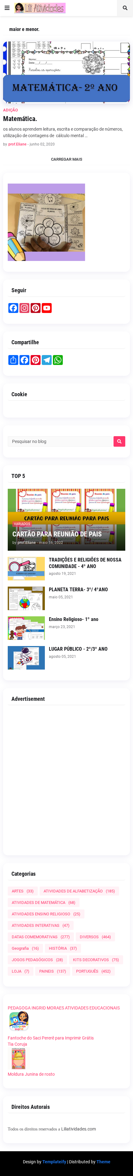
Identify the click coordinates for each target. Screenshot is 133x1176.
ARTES (23, 891)
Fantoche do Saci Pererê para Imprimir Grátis (51, 1037)
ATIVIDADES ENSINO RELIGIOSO (46, 914)
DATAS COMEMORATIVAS (41, 937)
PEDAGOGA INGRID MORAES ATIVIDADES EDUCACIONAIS (64, 1007)
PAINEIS (52, 971)
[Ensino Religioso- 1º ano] (26, 628)
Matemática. (20, 119)
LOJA (20, 971)
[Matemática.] (66, 72)
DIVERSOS (95, 937)
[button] (7, 8)
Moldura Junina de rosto (31, 1074)
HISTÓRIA (63, 948)
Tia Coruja (17, 1044)
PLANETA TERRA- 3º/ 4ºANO (78, 589)
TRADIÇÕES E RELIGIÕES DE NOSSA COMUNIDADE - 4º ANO (85, 563)
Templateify (54, 1161)
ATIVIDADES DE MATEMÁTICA (43, 902)
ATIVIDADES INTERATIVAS (41, 925)
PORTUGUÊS (93, 971)
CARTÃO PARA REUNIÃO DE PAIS (57, 534)
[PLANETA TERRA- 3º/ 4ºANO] (26, 598)
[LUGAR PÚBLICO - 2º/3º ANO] (26, 658)
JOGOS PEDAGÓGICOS (37, 959)
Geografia (25, 948)
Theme (103, 1161)
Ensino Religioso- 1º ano (73, 619)
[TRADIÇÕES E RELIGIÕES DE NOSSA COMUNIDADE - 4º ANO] (26, 568)
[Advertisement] (66, 777)
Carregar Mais (66, 159)
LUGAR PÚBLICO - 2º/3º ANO (78, 649)
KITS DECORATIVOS (96, 959)
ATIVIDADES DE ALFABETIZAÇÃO (79, 891)
